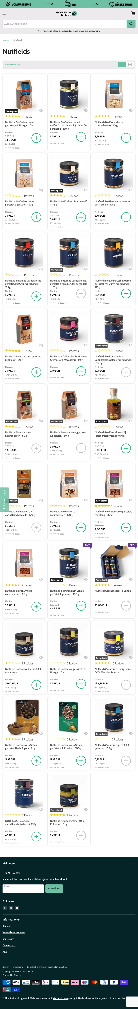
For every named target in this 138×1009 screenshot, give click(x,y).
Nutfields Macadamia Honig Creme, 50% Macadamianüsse (113, 670)
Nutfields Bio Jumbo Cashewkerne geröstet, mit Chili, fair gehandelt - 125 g (23, 284)
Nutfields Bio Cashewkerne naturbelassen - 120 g (109, 124)
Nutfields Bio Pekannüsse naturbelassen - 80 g (18, 592)
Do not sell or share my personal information (46, 967)
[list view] (130, 64)
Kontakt (7, 925)
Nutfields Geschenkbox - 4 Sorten (113, 590)
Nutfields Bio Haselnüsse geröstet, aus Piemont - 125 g (113, 203)
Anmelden (54, 888)
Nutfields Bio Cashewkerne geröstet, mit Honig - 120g (19, 124)
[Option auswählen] (36, 685)
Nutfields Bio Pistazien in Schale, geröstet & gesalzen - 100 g (67, 592)
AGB (5, 951)
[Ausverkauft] (81, 293)
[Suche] (131, 24)
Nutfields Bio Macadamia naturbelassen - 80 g (18, 434)
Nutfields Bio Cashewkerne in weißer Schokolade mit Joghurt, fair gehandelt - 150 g (68, 125)
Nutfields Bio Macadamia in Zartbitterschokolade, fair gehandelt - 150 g (113, 360)
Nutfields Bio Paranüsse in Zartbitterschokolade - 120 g (20, 513)
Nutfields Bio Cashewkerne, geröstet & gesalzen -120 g (19, 203)
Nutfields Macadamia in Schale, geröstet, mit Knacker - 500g (66, 747)
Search (6, 967)
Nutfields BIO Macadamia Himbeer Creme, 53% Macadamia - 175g (68, 358)
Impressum (8, 938)
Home (6, 40)
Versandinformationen (14, 932)
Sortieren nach (12, 64)
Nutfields (9, 132)
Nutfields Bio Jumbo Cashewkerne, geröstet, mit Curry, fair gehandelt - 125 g (113, 284)
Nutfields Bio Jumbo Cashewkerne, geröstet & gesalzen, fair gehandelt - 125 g (68, 284)
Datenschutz (9, 945)
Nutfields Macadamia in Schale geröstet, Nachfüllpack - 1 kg (21, 747)
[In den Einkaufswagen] (36, 138)
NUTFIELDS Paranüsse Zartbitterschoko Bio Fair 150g (21, 822)
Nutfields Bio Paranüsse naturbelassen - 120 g (62, 513)
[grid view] (122, 64)
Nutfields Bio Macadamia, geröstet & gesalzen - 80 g (68, 434)
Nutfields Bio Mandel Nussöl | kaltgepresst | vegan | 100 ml (110, 434)
